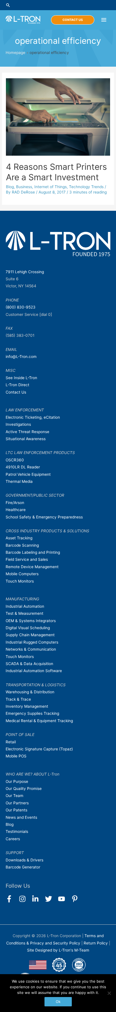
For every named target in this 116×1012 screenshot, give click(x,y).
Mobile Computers (22, 574)
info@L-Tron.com (21, 356)
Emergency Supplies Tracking (32, 713)
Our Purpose (17, 781)
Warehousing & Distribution (30, 692)
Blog (10, 186)
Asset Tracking (19, 538)
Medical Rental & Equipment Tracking (39, 720)
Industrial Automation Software (34, 670)
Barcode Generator (23, 867)
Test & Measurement (24, 613)
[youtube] (64, 898)
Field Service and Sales (27, 559)
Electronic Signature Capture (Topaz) (39, 749)
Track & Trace (18, 699)
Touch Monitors (20, 581)
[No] (109, 993)
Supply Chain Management (30, 635)
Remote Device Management (32, 566)
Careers (13, 839)
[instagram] (25, 898)
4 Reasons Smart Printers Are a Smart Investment (56, 172)
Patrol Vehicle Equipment (28, 474)
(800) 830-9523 (20, 307)
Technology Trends (86, 186)
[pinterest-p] (76, 898)
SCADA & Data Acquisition (29, 663)
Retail (11, 742)
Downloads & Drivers (24, 860)
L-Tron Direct (17, 385)
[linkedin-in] (38, 898)
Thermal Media (19, 481)
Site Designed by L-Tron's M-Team (58, 950)
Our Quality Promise (24, 788)
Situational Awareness (26, 438)
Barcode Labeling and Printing (33, 552)
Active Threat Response (27, 431)
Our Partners (17, 803)
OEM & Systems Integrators (31, 620)
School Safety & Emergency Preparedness (44, 517)
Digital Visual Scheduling (28, 628)
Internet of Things (50, 186)
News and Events (21, 817)
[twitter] (51, 898)
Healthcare (16, 509)
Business (24, 186)
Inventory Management (27, 706)
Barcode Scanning (22, 545)
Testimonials (17, 831)
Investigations (18, 424)
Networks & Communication (31, 649)
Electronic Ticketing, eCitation (33, 417)
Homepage (15, 52)
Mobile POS (16, 756)
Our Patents (16, 810)
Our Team (14, 795)
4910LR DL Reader (23, 467)
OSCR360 (15, 460)
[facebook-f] (12, 898)
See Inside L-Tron (21, 377)
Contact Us (16, 392)
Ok (58, 1001)
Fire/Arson (15, 502)
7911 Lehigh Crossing (25, 272)
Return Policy (96, 943)
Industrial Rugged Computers (32, 642)
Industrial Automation (25, 606)
